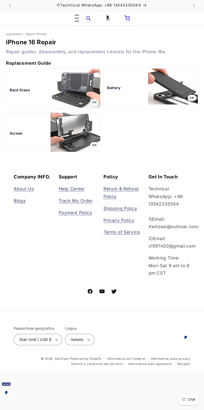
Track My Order (76, 200)
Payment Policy (75, 212)
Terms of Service (121, 232)
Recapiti (183, 364)
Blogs (20, 200)
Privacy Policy (118, 220)
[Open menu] (76, 18)
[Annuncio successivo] (193, 5)
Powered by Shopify (86, 358)
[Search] (88, 18)
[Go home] (108, 18)
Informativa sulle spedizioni (150, 364)
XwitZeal (62, 358)
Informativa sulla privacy (170, 358)
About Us (24, 188)
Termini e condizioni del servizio (96, 364)
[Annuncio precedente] (10, 5)
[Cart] (127, 18)
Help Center (72, 188)
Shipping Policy (120, 208)
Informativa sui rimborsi (126, 358)
